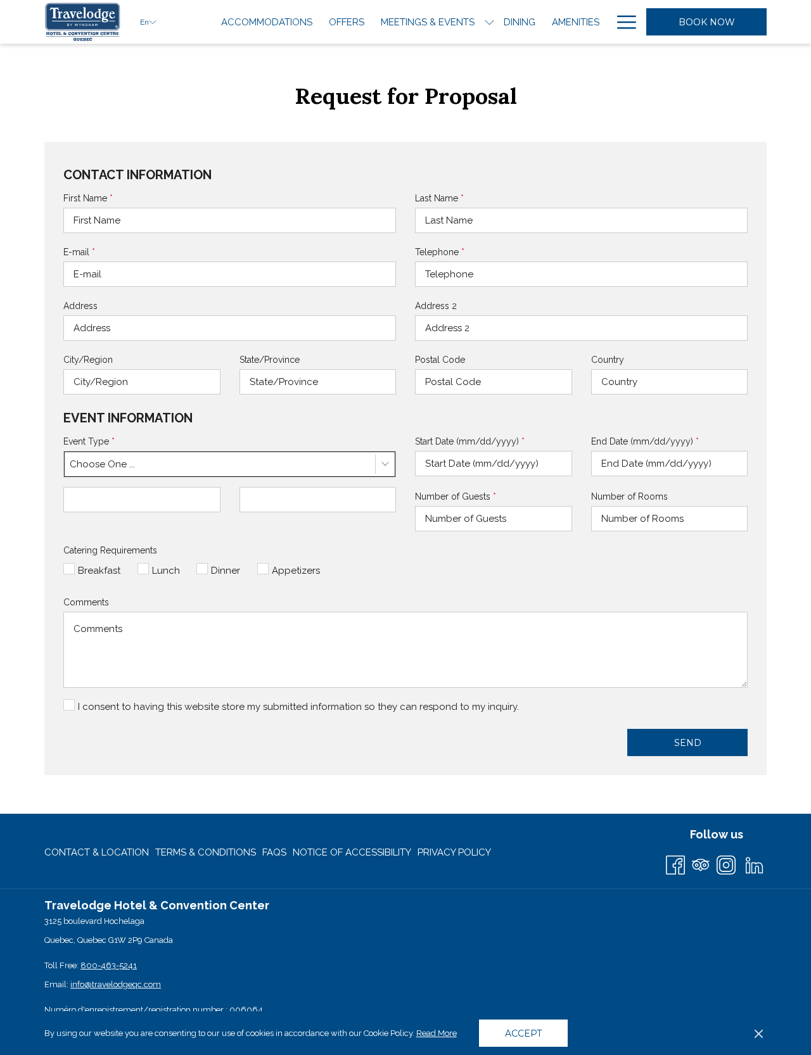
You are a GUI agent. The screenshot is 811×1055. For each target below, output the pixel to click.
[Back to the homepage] (82, 22)
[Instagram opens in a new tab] (726, 863)
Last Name (439, 198)
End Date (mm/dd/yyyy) (645, 441)
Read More (437, 1036)
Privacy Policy (454, 852)
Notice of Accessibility (352, 852)
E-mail (79, 252)
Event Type (89, 441)
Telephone (439, 252)
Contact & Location (96, 852)
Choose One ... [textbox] (102, 464)
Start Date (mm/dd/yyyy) (470, 441)
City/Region (88, 360)
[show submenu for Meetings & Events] (489, 22)
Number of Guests (455, 496)
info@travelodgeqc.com (115, 984)
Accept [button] (523, 1033)
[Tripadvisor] (700, 863)
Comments (86, 602)
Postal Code (440, 360)
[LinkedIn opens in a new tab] (754, 863)
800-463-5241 (108, 965)
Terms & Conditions (205, 852)
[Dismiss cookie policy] (759, 1033)
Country (607, 360)
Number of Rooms (629, 496)
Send (687, 743)
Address (80, 306)
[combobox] (230, 464)
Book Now (707, 22)
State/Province (269, 360)
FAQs (274, 852)
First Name (88, 198)
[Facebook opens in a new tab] (675, 863)
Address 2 (436, 306)
